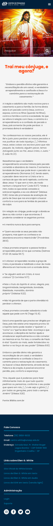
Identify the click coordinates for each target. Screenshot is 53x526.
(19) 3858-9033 (22, 435)
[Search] (47, 50)
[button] (49, 4)
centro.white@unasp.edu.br (24, 440)
